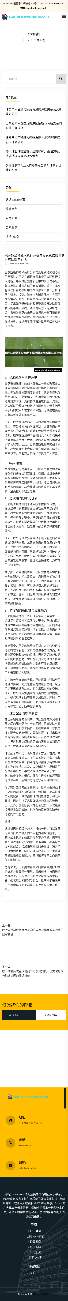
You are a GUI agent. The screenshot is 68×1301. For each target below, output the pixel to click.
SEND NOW (51, 1015)
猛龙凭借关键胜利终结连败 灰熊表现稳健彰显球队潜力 (33, 139)
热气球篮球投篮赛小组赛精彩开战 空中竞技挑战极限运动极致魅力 (33, 154)
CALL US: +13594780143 (51, 3)
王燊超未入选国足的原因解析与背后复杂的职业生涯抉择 (34, 126)
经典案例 (11, 209)
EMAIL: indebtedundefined (33, 8)
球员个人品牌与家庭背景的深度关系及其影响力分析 (34, 112)
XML (35, 1273)
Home (26, 40)
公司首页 (35, 1231)
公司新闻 (11, 218)
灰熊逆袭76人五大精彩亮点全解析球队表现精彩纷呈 (33, 168)
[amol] (31, 16)
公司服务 (11, 228)
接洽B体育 (12, 237)
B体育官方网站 (41, 1294)
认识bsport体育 (15, 200)
